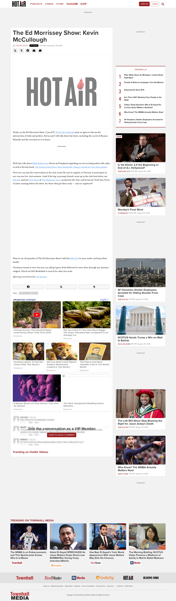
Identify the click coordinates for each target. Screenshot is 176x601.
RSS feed (74, 258)
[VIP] (83, 4)
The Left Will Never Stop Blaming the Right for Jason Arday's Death (140, 422)
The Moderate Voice (51, 179)
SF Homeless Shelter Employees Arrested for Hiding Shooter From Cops (138, 292)
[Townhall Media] (19, 596)
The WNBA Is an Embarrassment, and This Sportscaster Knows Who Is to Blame (28, 555)
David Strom (123, 473)
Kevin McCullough (65, 132)
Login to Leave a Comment (62, 435)
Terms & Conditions (88, 586)
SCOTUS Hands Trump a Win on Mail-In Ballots (140, 339)
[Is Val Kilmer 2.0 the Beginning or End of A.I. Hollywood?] (140, 147)
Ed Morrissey (21, 46)
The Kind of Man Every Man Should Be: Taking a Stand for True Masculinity (71, 167)
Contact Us (110, 586)
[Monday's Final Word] (140, 192)
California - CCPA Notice (124, 586)
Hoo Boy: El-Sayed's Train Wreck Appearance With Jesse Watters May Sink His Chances (106, 555)
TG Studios (41, 276)
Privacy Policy (100, 586)
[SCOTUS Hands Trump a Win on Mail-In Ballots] (140, 320)
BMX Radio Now (40, 163)
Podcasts (36, 4)
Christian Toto (124, 171)
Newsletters (69, 586)
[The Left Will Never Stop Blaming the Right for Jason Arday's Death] (140, 403)
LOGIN (155, 4)
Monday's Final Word (130, 209)
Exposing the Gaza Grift (134, 90)
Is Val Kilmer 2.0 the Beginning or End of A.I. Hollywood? (138, 166)
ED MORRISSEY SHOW (28, 293)
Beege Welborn (124, 344)
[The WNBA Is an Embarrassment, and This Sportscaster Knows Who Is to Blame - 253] (28, 536)
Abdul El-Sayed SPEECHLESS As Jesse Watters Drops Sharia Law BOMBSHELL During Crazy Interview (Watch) (67, 556)
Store (60, 4)
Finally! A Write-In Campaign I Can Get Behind (143, 82)
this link (16, 179)
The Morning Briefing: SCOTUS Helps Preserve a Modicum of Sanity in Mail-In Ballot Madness (146, 555)
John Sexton (123, 299)
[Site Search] (163, 4)
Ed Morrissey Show (57, 586)
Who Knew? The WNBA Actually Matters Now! (143, 112)
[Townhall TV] (72, 4)
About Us (46, 586)
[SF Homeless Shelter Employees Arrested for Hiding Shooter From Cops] (140, 272)
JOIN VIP (144, 4)
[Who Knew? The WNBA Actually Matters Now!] (140, 450)
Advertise (77, 586)
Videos (49, 4)
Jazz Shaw (34, 179)
